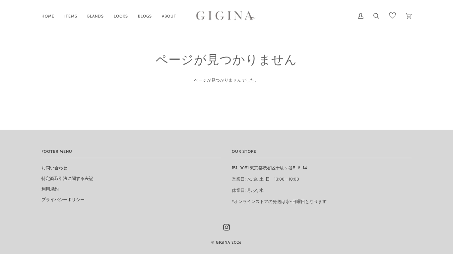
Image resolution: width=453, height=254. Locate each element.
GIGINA (223, 242)
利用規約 (50, 189)
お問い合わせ (54, 168)
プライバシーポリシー (63, 199)
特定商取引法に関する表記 (67, 178)
